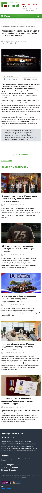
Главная (3, 24)
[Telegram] (15, 44)
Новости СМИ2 (6, 161)
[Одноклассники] (7, 44)
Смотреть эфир (32, 4)
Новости (10, 24)
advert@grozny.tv (10, 470)
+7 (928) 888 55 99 (11, 465)
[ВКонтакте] (3, 44)
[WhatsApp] (11, 44)
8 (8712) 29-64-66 (11, 467)
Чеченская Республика (21, 154)
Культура (17, 24)
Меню (7, 16)
